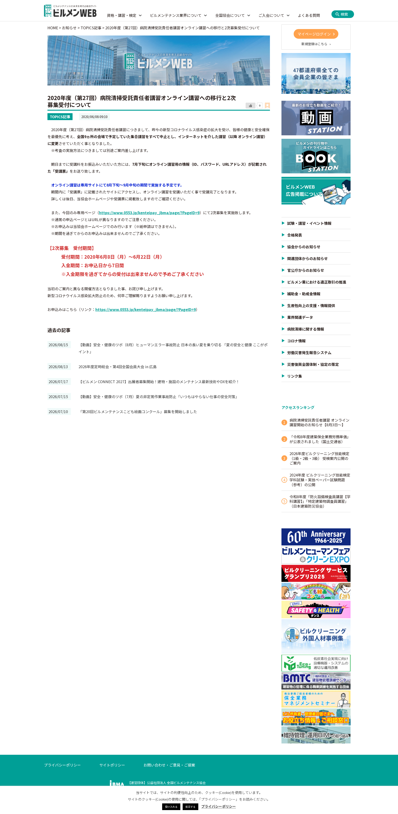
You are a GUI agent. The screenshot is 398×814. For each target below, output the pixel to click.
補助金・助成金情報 (303, 293)
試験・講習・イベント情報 (309, 223)
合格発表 (294, 235)
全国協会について (230, 15)
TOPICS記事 (60, 116)
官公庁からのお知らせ (305, 270)
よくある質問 (309, 15)
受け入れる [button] (171, 806)
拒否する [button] (190, 806)
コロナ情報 (296, 340)
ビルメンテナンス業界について (176, 15)
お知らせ (69, 27)
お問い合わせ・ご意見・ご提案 (169, 765)
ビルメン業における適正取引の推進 (316, 282)
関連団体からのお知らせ (307, 258)
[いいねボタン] (250, 106)
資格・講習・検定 (121, 15)
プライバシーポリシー (62, 765)
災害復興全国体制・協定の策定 (313, 364)
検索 (344, 14)
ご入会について (271, 15)
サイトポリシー (112, 765)
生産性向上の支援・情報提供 (311, 305)
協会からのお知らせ (303, 246)
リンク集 (294, 376)
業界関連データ (300, 317)
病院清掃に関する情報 (305, 329)
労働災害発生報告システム (309, 352)
